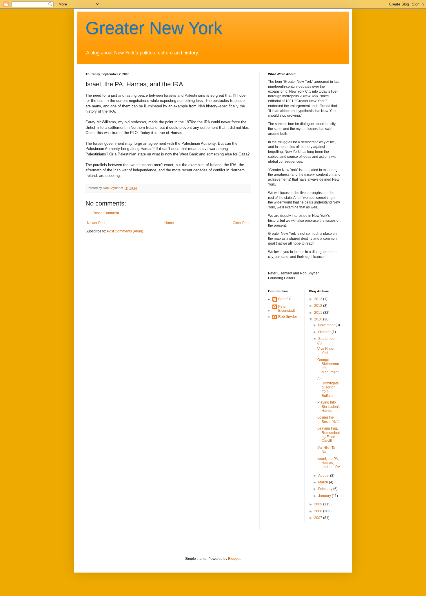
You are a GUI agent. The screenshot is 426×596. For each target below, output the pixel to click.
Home (169, 223)
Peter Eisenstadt (286, 309)
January (325, 496)
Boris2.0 (284, 299)
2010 (318, 319)
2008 (318, 511)
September (327, 339)
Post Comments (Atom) (125, 231)
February (325, 489)
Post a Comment (106, 213)
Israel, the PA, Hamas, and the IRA (328, 463)
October (325, 332)
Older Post (241, 223)
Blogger (234, 559)
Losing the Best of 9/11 (328, 419)
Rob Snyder (287, 317)
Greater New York (153, 28)
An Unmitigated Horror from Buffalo (328, 387)
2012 (318, 306)
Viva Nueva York (326, 351)
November (327, 325)
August (324, 476)
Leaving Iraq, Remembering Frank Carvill (328, 434)
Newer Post (96, 223)
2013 (318, 299)
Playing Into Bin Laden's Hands (328, 406)
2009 (318, 504)
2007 (318, 518)
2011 (318, 313)
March (323, 482)
